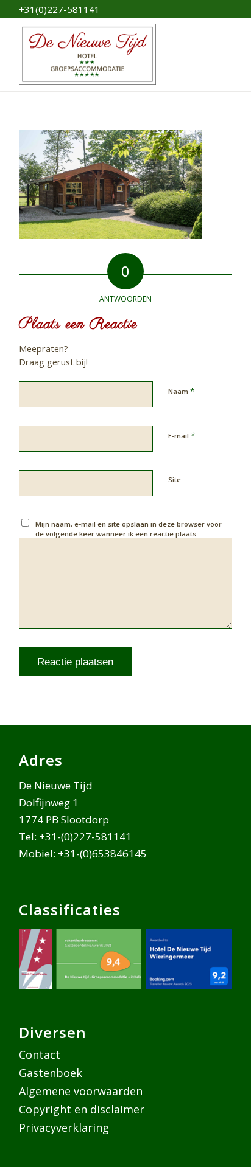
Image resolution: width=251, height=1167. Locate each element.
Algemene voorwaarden (81, 1091)
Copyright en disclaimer (81, 1109)
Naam (181, 391)
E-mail (181, 435)
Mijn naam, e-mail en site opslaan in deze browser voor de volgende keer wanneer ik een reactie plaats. (128, 529)
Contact (39, 1054)
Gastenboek (50, 1072)
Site (174, 479)
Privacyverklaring (64, 1127)
